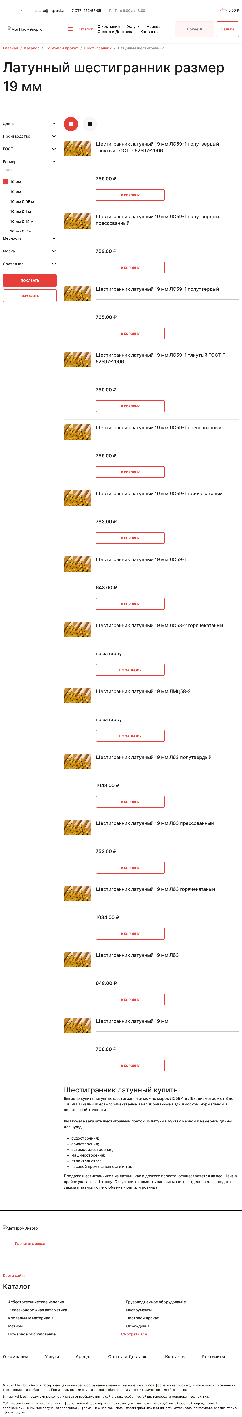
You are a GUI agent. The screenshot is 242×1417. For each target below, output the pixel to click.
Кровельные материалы (30, 1318)
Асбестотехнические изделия (36, 1302)
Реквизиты (213, 1356)
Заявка (227, 29)
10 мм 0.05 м (22, 201)
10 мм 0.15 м (21, 221)
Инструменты (139, 1310)
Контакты (149, 31)
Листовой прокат (142, 1318)
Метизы (15, 1326)
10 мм (15, 191)
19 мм (15, 181)
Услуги (133, 26)
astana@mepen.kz (49, 11)
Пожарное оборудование (32, 1334)
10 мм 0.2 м (21, 231)
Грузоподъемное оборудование (156, 1302)
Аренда (153, 26)
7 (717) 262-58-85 (86, 11)
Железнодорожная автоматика (37, 1310)
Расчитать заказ (30, 1243)
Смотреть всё (134, 1334)
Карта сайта (14, 1275)
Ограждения (138, 1326)
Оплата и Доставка (115, 31)
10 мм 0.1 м (20, 211)
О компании (109, 26)
